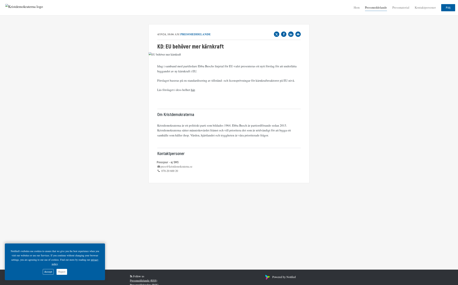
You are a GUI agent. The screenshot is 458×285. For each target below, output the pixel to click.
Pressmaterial (400, 7)
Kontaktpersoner (425, 7)
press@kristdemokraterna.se (176, 166)
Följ (448, 7)
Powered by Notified (284, 277)
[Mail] (298, 34)
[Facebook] (283, 34)
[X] (276, 34)
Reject (61, 271)
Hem (357, 7)
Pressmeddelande (376, 7)
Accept (48, 271)
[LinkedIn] (291, 34)
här (193, 90)
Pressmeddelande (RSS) (143, 280)
